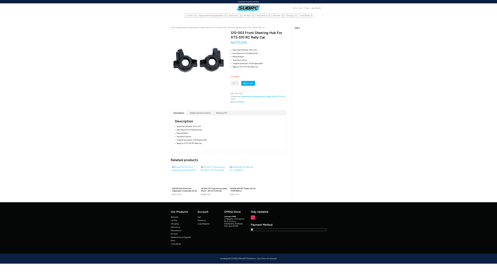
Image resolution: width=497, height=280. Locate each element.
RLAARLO (240, 102)
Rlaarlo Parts (204, 28)
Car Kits (190, 16)
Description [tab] (179, 113)
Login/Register (316, 8)
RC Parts (247, 16)
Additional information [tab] (200, 113)
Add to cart (248, 83)
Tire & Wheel (305, 16)
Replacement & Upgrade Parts (211, 16)
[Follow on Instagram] (253, 217)
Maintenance (262, 16)
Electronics (233, 16)
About (300, 8)
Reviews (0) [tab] (221, 113)
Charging (290, 16)
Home (295, 8)
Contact (307, 8)
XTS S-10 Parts (216, 28)
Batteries (276, 16)
